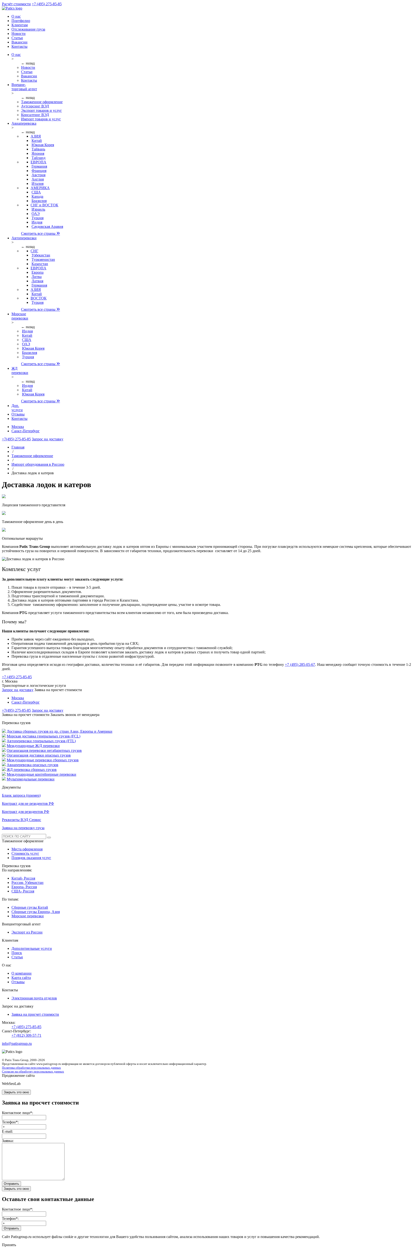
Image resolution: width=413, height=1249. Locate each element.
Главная (17, 447)
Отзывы (18, 982)
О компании (21, 973)
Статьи (27, 72)
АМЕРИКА (40, 188)
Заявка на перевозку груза (23, 828)
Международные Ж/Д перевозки (33, 746)
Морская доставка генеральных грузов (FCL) (43, 736)
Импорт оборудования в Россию (37, 464)
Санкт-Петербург (25, 431)
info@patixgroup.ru (17, 1043)
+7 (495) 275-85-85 (47, 4)
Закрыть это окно (16, 1092)
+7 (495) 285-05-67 (300, 664)
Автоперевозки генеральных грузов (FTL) (41, 741)
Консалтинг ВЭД (35, 115)
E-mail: (7, 1131)
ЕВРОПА (38, 162)
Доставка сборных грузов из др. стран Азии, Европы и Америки (59, 731)
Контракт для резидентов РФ (25, 812)
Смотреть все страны (40, 233)
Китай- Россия (23, 878)
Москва (17, 427)
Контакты (29, 80)
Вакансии (29, 76)
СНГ (34, 251)
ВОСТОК (39, 298)
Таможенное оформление (42, 102)
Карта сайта (21, 978)
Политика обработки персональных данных (31, 1067)
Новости (28, 67)
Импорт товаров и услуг (41, 119)
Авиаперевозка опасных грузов (32, 765)
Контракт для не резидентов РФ (28, 803)
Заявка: (8, 1141)
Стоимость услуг (25, 853)
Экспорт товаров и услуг (41, 110)
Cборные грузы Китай (29, 907)
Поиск (16, 953)
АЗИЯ (36, 136)
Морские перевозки (27, 916)
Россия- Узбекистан (27, 883)
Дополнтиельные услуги (31, 948)
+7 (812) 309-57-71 (26, 1035)
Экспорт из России (27, 932)
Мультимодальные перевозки (30, 779)
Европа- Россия (24, 887)
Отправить (11, 1183)
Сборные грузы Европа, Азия (35, 912)
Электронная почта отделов (34, 998)
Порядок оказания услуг (31, 858)
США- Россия (22, 891)
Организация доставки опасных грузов (39, 755)
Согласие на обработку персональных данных (33, 1071)
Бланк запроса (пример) (21, 795)
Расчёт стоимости (16, 4)
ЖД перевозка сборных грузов (32, 770)
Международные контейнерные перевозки (41, 774)
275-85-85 (16, 439)
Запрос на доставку (17, 690)
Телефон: (10, 1122)
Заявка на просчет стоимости (35, 1014)
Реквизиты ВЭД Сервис (21, 820)
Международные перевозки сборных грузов (43, 760)
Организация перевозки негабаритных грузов (44, 750)
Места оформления (27, 849)
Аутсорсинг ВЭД (35, 106)
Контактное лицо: (17, 1113)
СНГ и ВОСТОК (44, 205)
